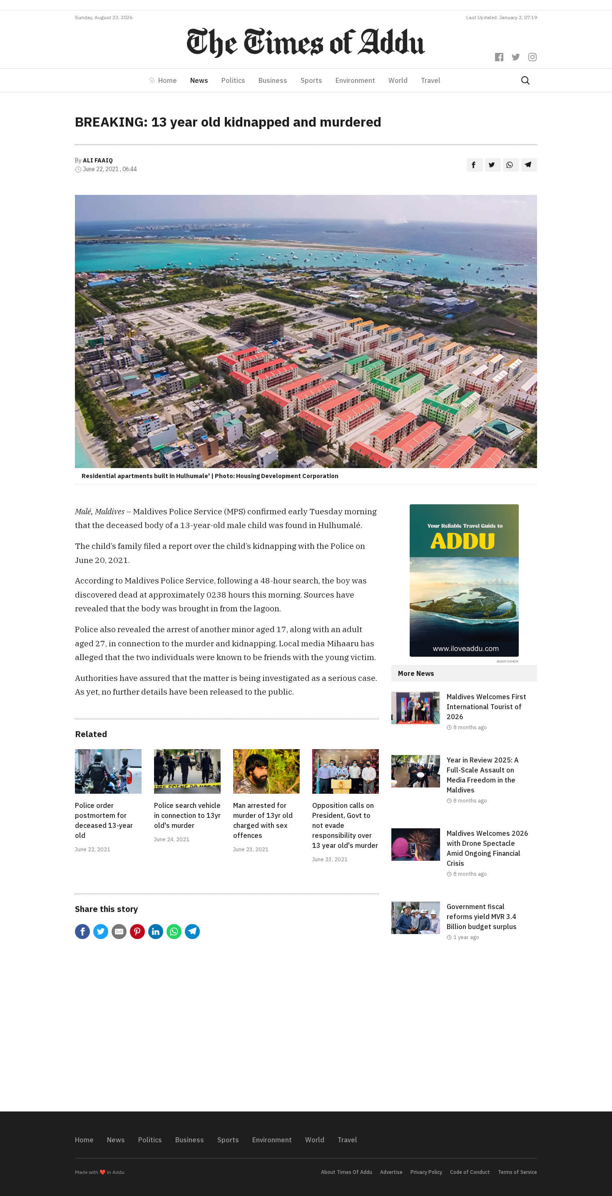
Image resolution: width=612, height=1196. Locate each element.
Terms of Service (517, 1172)
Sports (311, 80)
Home (167, 80)
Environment (355, 80)
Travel (430, 80)
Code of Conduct (470, 1172)
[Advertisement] (464, 1033)
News (199, 80)
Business (273, 80)
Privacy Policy (426, 1172)
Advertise (391, 1172)
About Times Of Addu (346, 1172)
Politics (233, 80)
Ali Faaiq (98, 160)
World (398, 80)
